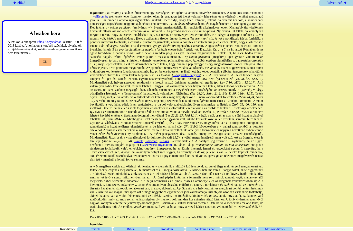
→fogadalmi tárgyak (186, 75)
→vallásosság (99, 16)
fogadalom (203, 2)
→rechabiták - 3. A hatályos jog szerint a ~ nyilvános (208, 141)
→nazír (164, 141)
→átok (138, 141)
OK (45, 62)
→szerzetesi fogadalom (156, 144)
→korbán (151, 141)
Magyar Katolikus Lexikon (165, 2)
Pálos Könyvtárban (49, 42)
